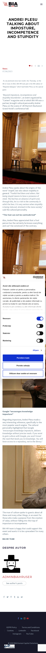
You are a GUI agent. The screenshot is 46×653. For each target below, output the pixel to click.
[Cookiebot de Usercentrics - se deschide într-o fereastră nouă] (33, 277)
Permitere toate (23, 358)
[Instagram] (24, 618)
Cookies (10, 631)
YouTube (29, 634)
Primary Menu (41, 4)
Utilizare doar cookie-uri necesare (23, 373)
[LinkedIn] (18, 597)
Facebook (35, 631)
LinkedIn (22, 631)
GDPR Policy (11, 627)
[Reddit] (22, 597)
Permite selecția (23, 366)
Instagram (17, 634)
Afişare (36, 350)
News (4, 68)
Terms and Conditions (31, 627)
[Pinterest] (11, 597)
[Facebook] (4, 597)
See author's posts (14, 583)
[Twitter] (7, 597)
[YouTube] (28, 618)
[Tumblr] (15, 597)
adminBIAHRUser (17, 577)
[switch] (40, 326)
